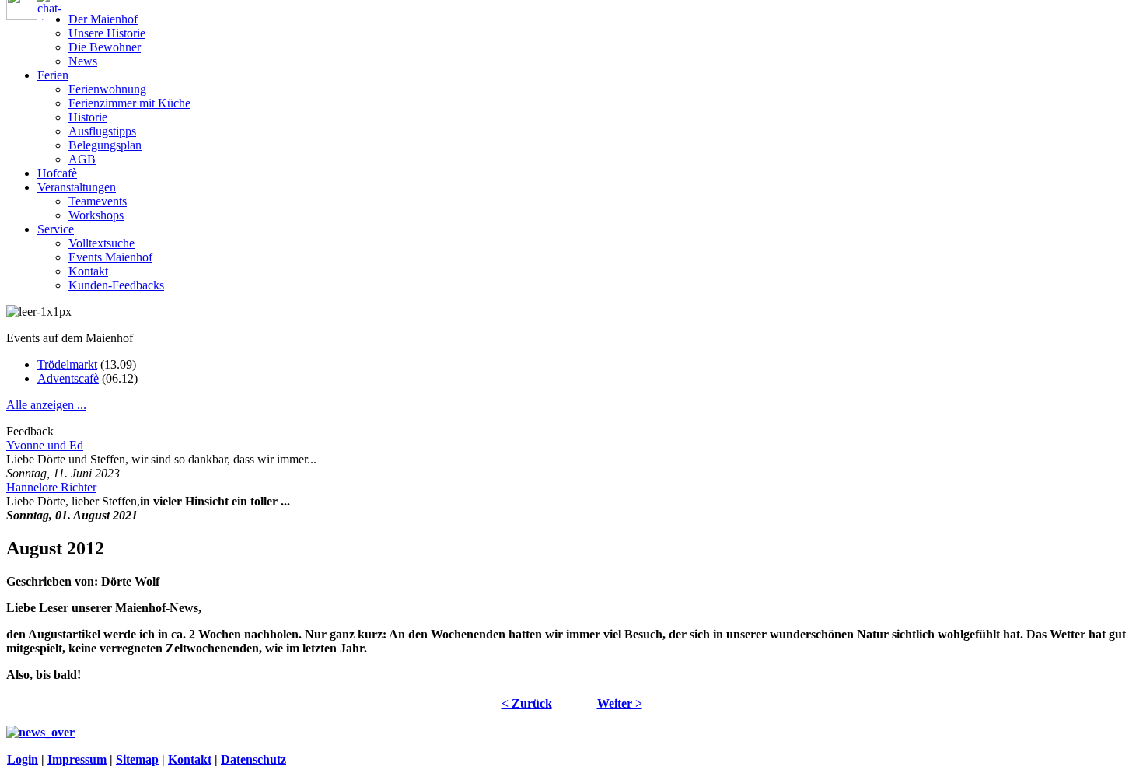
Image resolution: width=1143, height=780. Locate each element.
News (82, 61)
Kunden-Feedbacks (116, 285)
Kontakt (88, 271)
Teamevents (97, 201)
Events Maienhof (110, 257)
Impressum (77, 759)
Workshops (96, 215)
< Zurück (527, 703)
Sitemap (137, 759)
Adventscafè (68, 378)
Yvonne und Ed (44, 445)
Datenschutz (253, 759)
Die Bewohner (104, 47)
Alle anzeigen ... (46, 404)
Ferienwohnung (107, 89)
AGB (82, 159)
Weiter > (619, 703)
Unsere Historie (106, 33)
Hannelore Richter (51, 487)
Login (22, 759)
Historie (87, 117)
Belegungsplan (105, 145)
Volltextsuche (101, 243)
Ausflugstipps (102, 131)
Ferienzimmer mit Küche (129, 103)
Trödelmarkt (67, 364)
